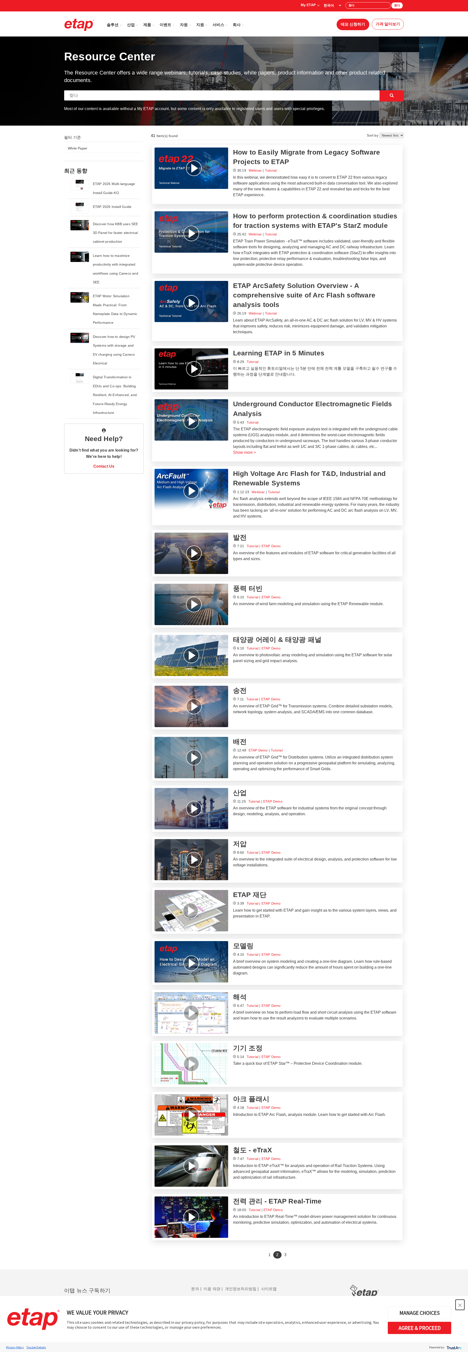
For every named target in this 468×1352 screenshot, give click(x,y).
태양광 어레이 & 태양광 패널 (277, 639)
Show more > (244, 452)
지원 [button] (200, 25)
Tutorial (271, 170)
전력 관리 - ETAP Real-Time (277, 1201)
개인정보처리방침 (241, 1289)
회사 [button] (237, 25)
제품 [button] (147, 25)
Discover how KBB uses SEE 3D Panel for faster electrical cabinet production (115, 233)
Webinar (255, 170)
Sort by (373, 135)
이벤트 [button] (165, 25)
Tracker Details (36, 1347)
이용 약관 (212, 1289)
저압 (240, 844)
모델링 (243, 946)
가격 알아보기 (388, 24)
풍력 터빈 (248, 588)
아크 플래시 (251, 1099)
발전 (240, 537)
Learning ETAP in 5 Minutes (278, 353)
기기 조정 (248, 1048)
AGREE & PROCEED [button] (420, 1327)
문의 (195, 1289)
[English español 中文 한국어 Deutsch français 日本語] (332, 5)
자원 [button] (184, 25)
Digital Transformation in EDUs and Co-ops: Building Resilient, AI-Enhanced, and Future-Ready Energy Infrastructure (115, 395)
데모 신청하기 (353, 24)
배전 (240, 741)
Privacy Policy (15, 1347)
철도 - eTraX (252, 1150)
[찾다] (392, 96)
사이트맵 (269, 1289)
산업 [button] (131, 25)
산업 (240, 792)
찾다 (397, 5)
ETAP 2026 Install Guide (112, 207)
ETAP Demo (271, 546)
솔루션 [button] (112, 25)
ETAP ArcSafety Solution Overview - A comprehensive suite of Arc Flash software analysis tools (304, 295)
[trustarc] (454, 1347)
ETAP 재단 (249, 894)
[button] (460, 1304)
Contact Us (104, 466)
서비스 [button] (218, 25)
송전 (240, 690)
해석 (240, 997)
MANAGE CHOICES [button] (420, 1312)
